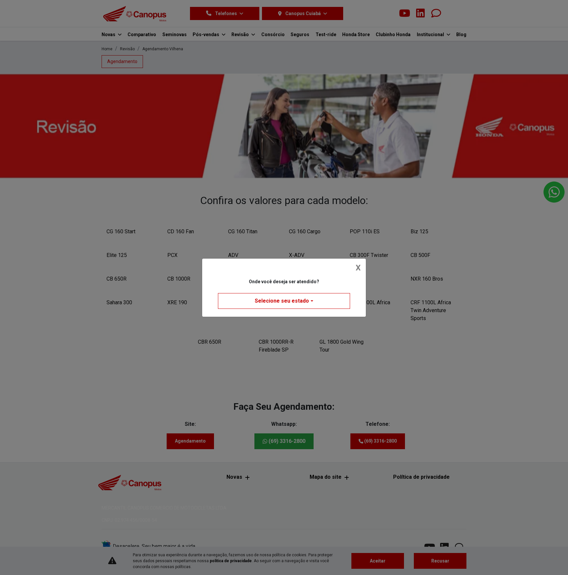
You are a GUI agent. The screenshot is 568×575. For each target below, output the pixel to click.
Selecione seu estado (282, 301)
